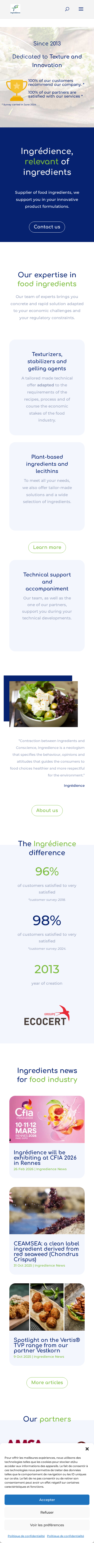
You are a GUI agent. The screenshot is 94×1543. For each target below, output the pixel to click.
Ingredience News (51, 1169)
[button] (87, 1449)
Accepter (47, 1500)
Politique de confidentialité (26, 1536)
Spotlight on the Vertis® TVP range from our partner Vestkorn (47, 1345)
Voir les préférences (47, 1525)
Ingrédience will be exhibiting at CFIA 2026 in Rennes (45, 1158)
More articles (47, 1382)
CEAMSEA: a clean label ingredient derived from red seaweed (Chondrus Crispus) (46, 1251)
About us (47, 810)
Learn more (47, 547)
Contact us (47, 227)
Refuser (47, 1512)
